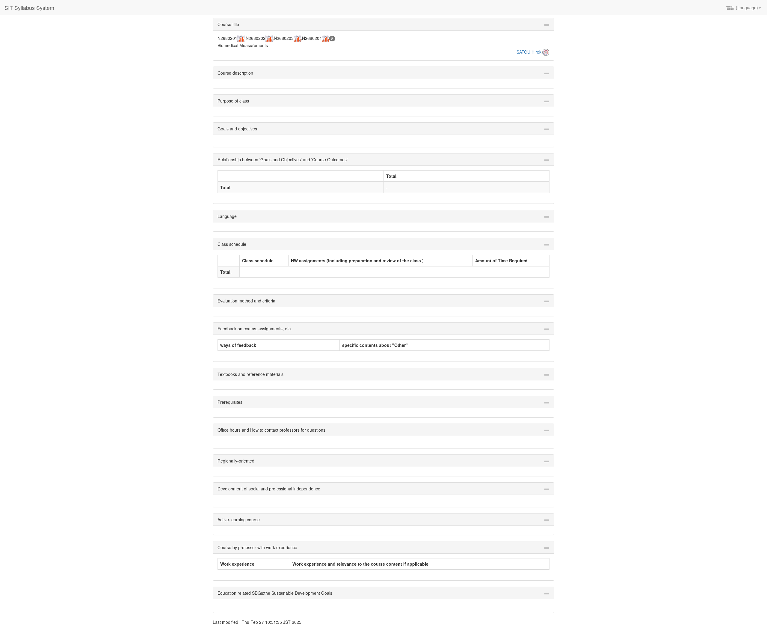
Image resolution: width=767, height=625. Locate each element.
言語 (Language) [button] (742, 7)
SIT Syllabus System (29, 7)
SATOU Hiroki (529, 52)
